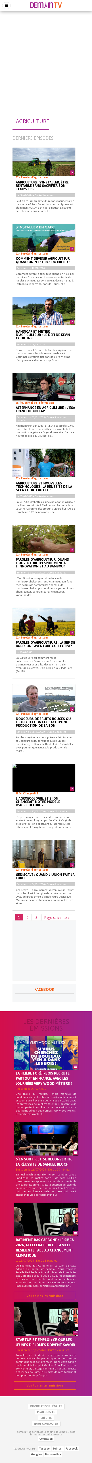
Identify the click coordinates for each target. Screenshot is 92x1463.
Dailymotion (53, 1454)
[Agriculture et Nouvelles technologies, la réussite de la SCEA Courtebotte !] (44, 466)
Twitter (58, 1448)
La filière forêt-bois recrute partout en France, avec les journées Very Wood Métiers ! (44, 1078)
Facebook (72, 1448)
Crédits (46, 1417)
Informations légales (46, 1406)
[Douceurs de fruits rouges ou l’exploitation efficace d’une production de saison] (44, 701)
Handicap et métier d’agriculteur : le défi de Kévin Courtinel (43, 334)
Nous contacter (46, 1423)
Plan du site (46, 1412)
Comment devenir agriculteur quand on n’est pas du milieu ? (43, 260)
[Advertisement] (46, 61)
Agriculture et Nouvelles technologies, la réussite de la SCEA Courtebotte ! (44, 486)
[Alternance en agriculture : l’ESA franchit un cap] (44, 390)
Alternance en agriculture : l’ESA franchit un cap (45, 409)
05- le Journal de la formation (35, 402)
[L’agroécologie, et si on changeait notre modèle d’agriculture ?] (44, 781)
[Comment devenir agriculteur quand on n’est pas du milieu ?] (44, 241)
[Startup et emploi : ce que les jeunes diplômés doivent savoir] (46, 1326)
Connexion (46, 1438)
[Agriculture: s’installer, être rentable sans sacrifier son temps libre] (44, 165)
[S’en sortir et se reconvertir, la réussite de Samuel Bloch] (46, 1146)
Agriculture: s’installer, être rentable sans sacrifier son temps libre (42, 185)
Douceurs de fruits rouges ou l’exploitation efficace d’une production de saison (43, 722)
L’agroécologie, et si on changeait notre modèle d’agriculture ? (38, 801)
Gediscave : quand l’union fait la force (45, 876)
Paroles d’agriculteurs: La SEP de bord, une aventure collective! (45, 644)
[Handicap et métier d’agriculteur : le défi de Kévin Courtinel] (44, 314)
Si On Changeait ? (27, 793)
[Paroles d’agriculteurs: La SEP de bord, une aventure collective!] (44, 625)
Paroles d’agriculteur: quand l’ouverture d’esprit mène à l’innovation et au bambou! (42, 563)
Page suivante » (56, 918)
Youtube (44, 1448)
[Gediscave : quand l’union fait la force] (44, 857)
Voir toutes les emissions (45, 1296)
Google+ (36, 1454)
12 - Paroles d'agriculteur (32, 177)
